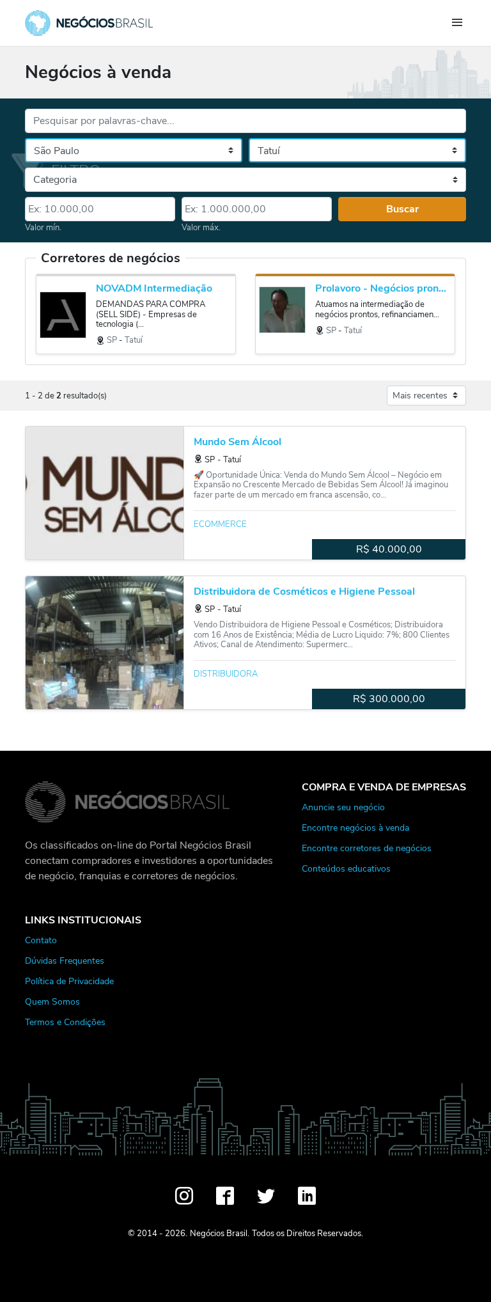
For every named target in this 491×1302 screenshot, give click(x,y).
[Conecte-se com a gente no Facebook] (225, 1196)
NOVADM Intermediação (154, 289)
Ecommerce (220, 524)
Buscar (402, 209)
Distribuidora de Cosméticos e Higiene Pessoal (304, 592)
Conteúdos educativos (346, 868)
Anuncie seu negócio (343, 807)
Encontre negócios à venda (355, 827)
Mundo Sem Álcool (237, 442)
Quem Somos (52, 1001)
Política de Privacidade (69, 981)
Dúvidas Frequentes (64, 960)
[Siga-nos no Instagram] (184, 1196)
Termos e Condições (65, 1022)
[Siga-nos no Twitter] (266, 1196)
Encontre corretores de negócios (367, 848)
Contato (41, 940)
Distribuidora (226, 674)
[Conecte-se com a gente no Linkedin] (307, 1196)
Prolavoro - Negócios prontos (381, 289)
